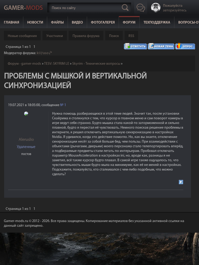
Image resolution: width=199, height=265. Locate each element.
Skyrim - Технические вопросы (96, 64)
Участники (54, 36)
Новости (35, 23)
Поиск (114, 36)
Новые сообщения (22, 36)
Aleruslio (26, 140)
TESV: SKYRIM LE (56, 64)
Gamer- (23, 8)
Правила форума (86, 36)
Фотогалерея (103, 23)
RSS (131, 36)
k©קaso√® (44, 53)
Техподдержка (157, 23)
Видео (77, 23)
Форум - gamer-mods (24, 64)
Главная (11, 23)
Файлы (57, 23)
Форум (129, 23)
